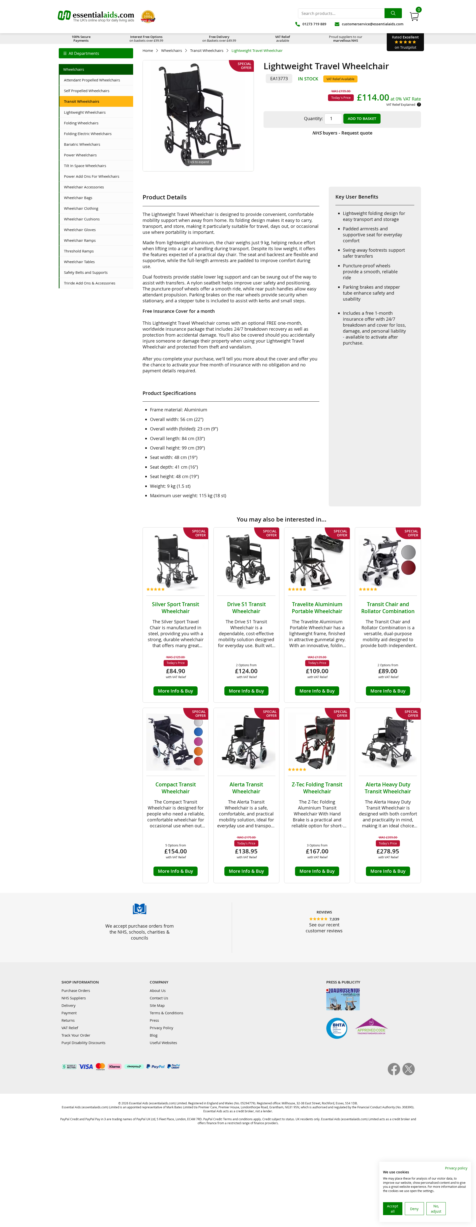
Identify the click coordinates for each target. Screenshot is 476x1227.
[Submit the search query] (393, 13)
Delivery (68, 1005)
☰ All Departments (81, 53)
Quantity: (313, 118)
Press (154, 1020)
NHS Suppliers (73, 997)
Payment (69, 1012)
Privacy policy (456, 1168)
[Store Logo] (96, 16)
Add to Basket (362, 118)
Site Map (157, 1005)
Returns (68, 1020)
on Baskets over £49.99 (219, 39)
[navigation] (96, 53)
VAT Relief (69, 1027)
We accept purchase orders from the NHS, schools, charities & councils (139, 932)
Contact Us (159, 997)
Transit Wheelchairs (206, 50)
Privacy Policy (161, 1027)
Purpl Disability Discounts (83, 1042)
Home (148, 50)
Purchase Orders (75, 990)
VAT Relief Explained (400, 104)
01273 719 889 (314, 24)
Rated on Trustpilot (405, 42)
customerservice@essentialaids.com (372, 24)
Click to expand (198, 162)
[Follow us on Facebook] (395, 1073)
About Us (158, 990)
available (282, 39)
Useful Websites (163, 1042)
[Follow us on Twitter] (408, 1073)
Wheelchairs (171, 50)
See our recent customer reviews (324, 928)
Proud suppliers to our (345, 39)
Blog (153, 1035)
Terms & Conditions (166, 1012)
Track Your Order (75, 1035)
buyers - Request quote (342, 133)
